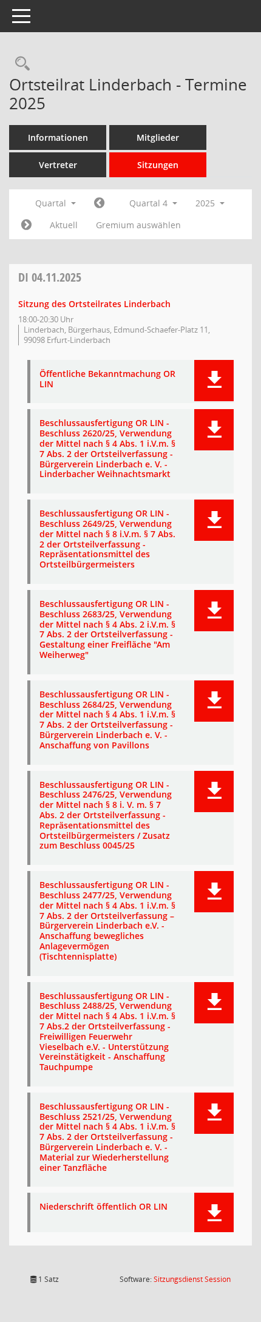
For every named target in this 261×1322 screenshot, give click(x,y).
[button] (214, 380)
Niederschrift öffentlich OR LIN (103, 1207)
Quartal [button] (52, 203)
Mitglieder (158, 137)
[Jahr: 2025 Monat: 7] (99, 203)
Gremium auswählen (138, 225)
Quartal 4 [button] (149, 203)
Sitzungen (157, 165)
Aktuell (64, 225)
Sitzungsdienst (192, 1279)
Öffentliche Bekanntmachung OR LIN (107, 379)
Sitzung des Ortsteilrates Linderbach (94, 304)
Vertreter (58, 165)
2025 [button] (206, 203)
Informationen (58, 137)
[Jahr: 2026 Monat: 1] (26, 225)
